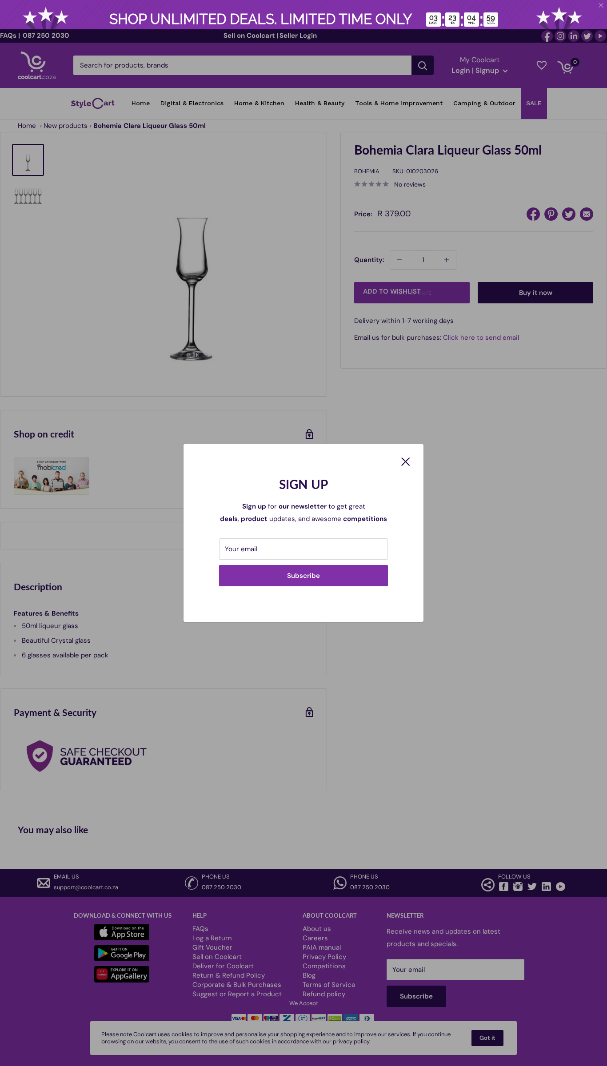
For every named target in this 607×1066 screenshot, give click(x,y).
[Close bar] (601, 5)
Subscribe (303, 575)
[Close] (405, 461)
